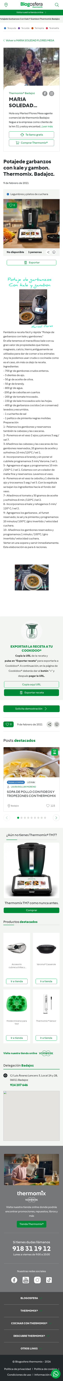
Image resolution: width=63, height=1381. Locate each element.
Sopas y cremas (16, 782)
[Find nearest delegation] (6, 5)
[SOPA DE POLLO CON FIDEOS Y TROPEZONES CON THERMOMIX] (31, 764)
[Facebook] (14, 1280)
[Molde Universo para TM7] (17, 1003)
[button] (57, 5)
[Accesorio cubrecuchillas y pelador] (17, 947)
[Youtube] (26, 1280)
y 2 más (31, 782)
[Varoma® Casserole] (46, 947)
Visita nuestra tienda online (29, 12)
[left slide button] (6, 817)
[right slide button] (56, 817)
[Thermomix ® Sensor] (46, 1003)
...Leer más (46, 126)
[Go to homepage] (32, 5)
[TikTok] (49, 1280)
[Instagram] (37, 1280)
